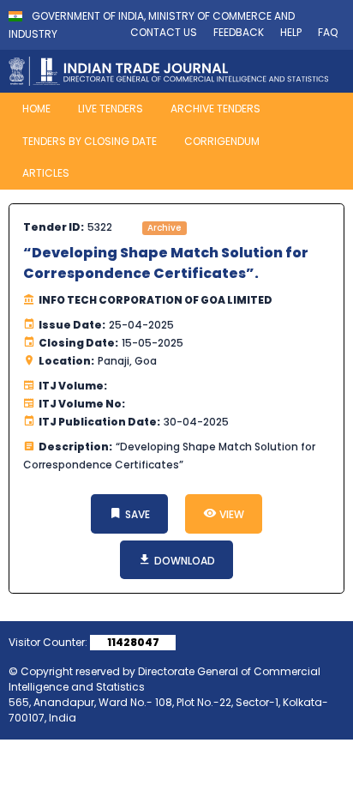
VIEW (230, 514)
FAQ (328, 32)
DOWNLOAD (183, 560)
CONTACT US (163, 32)
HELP (291, 32)
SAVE (136, 514)
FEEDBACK (238, 32)
